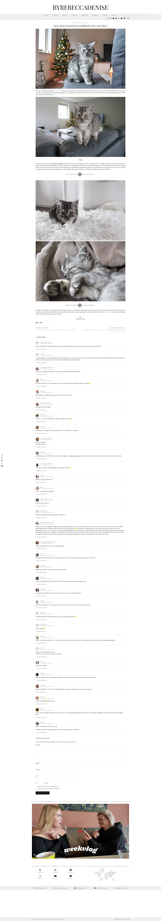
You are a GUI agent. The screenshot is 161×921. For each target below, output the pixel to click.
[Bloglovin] (119, 18)
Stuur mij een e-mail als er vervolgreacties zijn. (48, 786)
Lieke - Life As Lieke (46, 499)
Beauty (65, 15)
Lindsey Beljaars (45, 403)
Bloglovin (121, 888)
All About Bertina (45, 438)
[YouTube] (113, 18)
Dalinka (42, 589)
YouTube (101, 888)
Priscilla (43, 414)
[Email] (121, 18)
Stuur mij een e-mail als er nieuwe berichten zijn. (48, 788)
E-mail (38, 769)
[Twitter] (108, 18)
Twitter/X (41, 888)
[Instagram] (110, 18)
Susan (42, 354)
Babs (41, 487)
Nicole (42, 553)
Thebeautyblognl (45, 342)
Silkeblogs (43, 510)
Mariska (42, 565)
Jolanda (42, 391)
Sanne (42, 577)
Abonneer (108, 312)
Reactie (38, 745)
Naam (38, 763)
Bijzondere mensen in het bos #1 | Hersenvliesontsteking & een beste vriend (104, 329)
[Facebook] (116, 18)
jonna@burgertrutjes (47, 367)
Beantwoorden (42, 349)
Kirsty (42, 475)
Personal (95, 15)
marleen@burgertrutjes (48, 542)
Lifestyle (84, 15)
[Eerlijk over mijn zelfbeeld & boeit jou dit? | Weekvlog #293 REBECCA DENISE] (80, 831)
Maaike (42, 426)
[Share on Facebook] (37, 322)
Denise (42, 673)
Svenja (42, 636)
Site (37, 776)
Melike (42, 600)
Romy (42, 379)
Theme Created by (122, 919)
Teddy (42, 661)
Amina (42, 722)
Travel (104, 15)
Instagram (57, 91)
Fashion (74, 15)
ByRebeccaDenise (80, 7)
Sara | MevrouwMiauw (47, 522)
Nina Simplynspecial (46, 463)
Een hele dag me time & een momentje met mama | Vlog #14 (56, 328)
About (46, 15)
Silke (41, 708)
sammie (42, 452)
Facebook (81, 888)
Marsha (42, 685)
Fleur (42, 648)
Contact (55, 15)
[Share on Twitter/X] (39, 322)
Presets (114, 15)
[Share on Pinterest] (41, 322)
